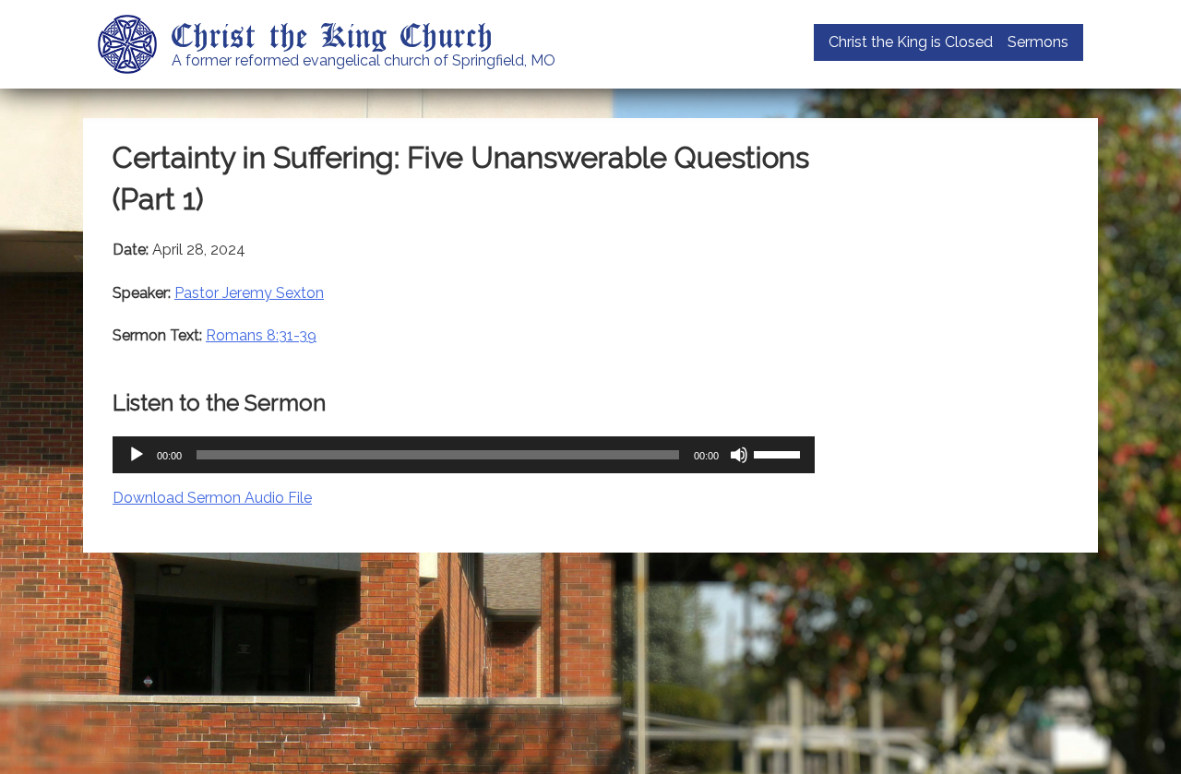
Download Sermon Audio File (212, 497)
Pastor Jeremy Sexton (249, 293)
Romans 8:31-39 (261, 335)
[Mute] (739, 455)
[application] (464, 454)
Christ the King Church (333, 34)
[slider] (779, 453)
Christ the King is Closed (911, 42)
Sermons (1038, 42)
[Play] (136, 455)
